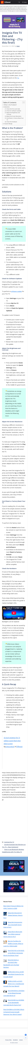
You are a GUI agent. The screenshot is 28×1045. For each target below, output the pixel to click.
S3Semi (7, 2)
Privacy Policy (8, 1039)
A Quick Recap (8, 123)
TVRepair (19, 746)
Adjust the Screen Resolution (14, 116)
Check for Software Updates (14, 111)
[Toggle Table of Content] (22, 102)
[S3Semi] (2, 2)
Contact (21, 1039)
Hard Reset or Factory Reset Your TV (15, 119)
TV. (18, 78)
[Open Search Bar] (19, 2)
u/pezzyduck (9, 746)
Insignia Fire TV (9, 842)
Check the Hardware (12, 122)
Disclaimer (15, 1039)
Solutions (7, 107)
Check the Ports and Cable (13, 109)
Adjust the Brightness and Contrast (13, 113)
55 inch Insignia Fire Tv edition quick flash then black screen (12, 741)
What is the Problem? (10, 105)
